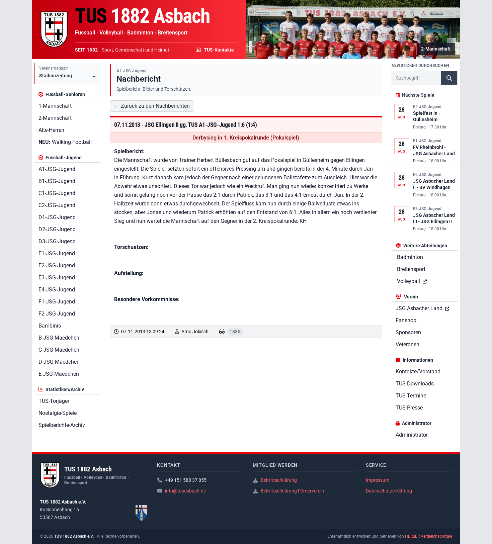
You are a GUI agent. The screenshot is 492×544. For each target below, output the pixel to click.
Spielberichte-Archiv (61, 425)
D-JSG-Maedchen (59, 362)
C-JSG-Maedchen (58, 350)
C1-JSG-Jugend (56, 193)
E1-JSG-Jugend (56, 253)
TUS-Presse (409, 407)
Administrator (412, 435)
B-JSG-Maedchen (58, 338)
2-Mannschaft (55, 118)
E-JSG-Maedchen (58, 374)
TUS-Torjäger (53, 401)
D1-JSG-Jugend (57, 217)
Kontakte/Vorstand (418, 371)
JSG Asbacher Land (420, 308)
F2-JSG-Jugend (56, 313)
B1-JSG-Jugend (56, 181)
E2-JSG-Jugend (56, 265)
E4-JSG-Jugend (56, 289)
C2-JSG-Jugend (56, 205)
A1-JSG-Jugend (56, 169)
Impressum (377, 480)
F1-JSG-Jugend (56, 301)
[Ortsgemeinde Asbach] (141, 513)
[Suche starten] (449, 78)
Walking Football (65, 142)
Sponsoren (408, 332)
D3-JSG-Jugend (57, 241)
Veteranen (407, 344)
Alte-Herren (51, 130)
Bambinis (49, 326)
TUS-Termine (411, 395)
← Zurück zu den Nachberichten (152, 106)
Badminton (410, 257)
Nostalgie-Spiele (57, 413)
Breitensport (411, 269)
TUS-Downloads (415, 383)
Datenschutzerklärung (389, 490)
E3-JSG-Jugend (56, 277)
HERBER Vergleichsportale (428, 536)
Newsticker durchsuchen (420, 65)
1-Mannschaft (55, 106)
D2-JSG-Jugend (57, 229)
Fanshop (406, 320)
